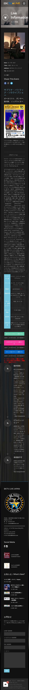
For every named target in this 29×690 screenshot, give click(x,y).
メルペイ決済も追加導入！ (17, 606)
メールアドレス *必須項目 (10, 637)
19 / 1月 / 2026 (7, 581)
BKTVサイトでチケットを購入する (14, 333)
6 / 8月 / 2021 (14, 608)
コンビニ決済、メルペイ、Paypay (12, 579)
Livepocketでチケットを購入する (14, 342)
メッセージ (6, 651)
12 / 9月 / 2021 (14, 589)
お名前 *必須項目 (8, 630)
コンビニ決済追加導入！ (16, 592)
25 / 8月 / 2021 (14, 602)
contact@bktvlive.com (13, 523)
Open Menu (24, 3)
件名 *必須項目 (7, 644)
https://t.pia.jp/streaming (20, 471)
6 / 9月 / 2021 (14, 595)
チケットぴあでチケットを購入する (14, 351)
